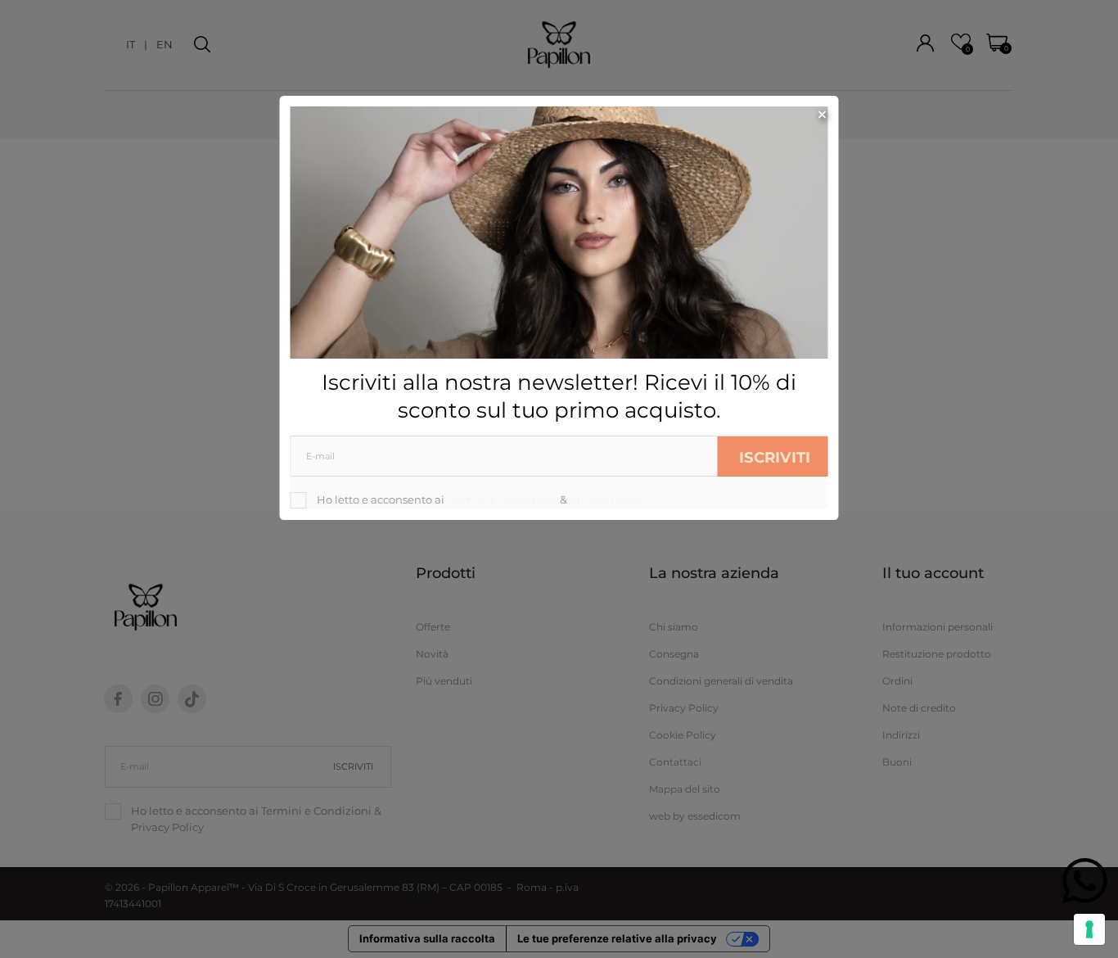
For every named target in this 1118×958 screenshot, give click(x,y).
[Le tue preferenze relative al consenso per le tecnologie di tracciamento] (1089, 929)
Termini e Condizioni (502, 499)
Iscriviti (774, 457)
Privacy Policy (606, 499)
